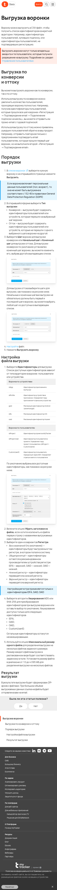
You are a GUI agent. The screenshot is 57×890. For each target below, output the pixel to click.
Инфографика (10, 849)
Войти (39, 4)
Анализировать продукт (15, 782)
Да (20, 706)
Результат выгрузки (17, 739)
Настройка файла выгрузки (20, 734)
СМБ (7, 760)
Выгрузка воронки (13, 718)
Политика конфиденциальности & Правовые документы (28, 871)
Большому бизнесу (13, 764)
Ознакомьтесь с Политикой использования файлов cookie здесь (25, 881)
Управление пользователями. (18, 60)
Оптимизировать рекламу (15, 785)
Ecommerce (9, 771)
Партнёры (9, 856)
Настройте (12, 346)
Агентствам (10, 768)
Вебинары (9, 853)
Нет (36, 706)
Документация (11, 838)
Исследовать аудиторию (15, 789)
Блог (7, 842)
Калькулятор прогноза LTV (18, 814)
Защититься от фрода (14, 796)
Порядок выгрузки (15, 729)
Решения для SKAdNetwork (18, 818)
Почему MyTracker (12, 828)
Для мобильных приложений (16, 810)
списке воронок (16, 170)
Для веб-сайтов (11, 807)
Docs (12, 4)
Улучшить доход (11, 793)
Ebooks (8, 845)
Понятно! (9, 887)
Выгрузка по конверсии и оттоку (22, 723)
